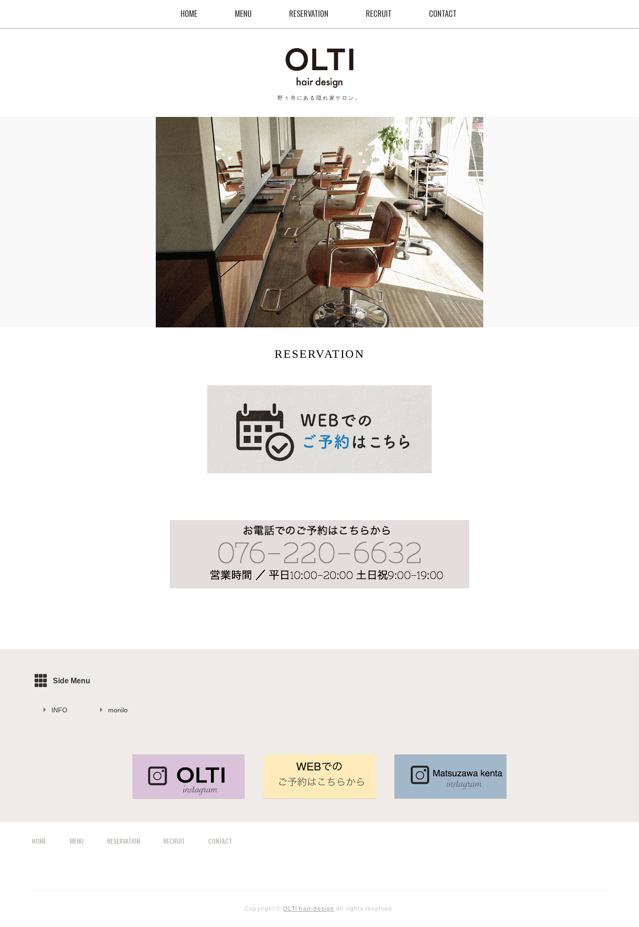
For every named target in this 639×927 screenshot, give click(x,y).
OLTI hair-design (308, 908)
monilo (118, 710)
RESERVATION (308, 13)
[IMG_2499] (188, 794)
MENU (243, 13)
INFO (59, 710)
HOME (189, 13)
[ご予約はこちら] (319, 474)
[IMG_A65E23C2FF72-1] (319, 589)
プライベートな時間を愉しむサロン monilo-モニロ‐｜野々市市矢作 (319, 68)
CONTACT (443, 13)
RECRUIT (379, 13)
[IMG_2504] (319, 794)
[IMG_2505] (450, 794)
